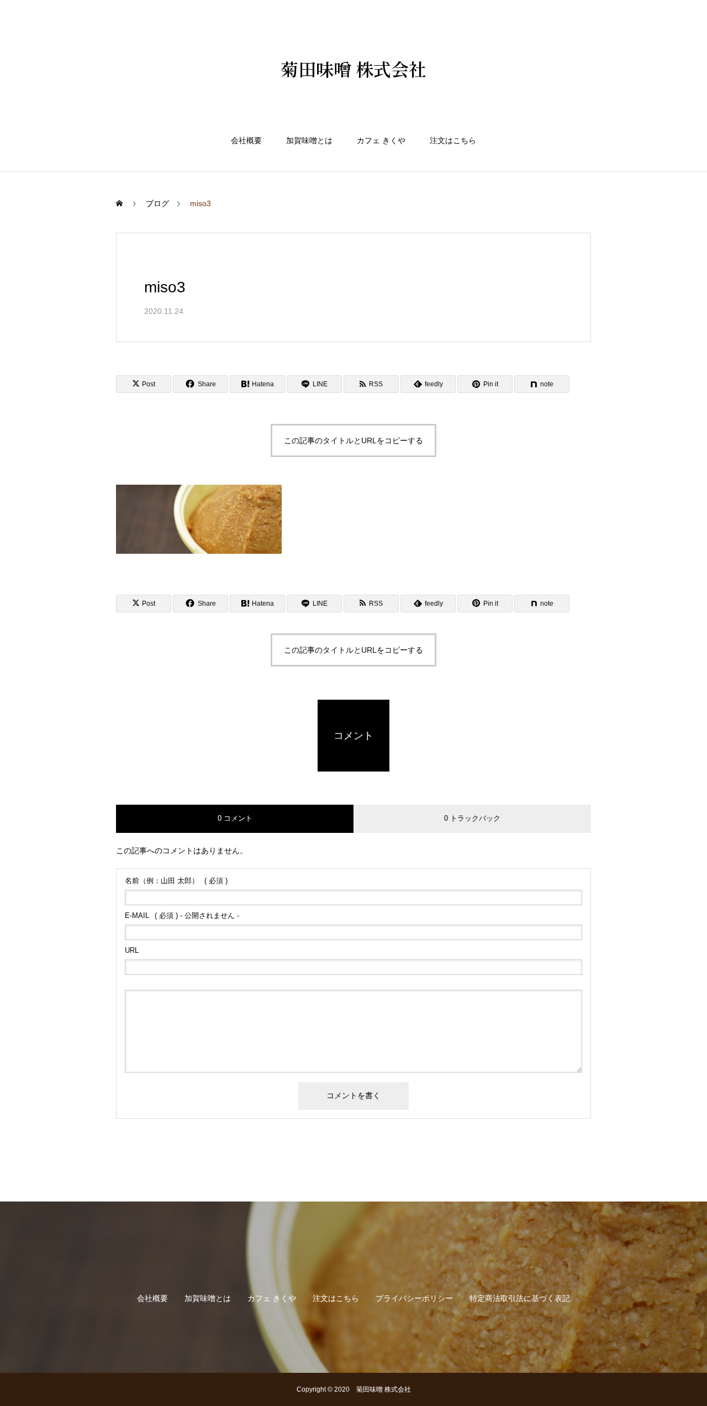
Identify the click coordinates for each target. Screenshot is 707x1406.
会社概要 (246, 140)
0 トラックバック (472, 818)
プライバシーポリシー (414, 1298)
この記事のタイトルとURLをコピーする (353, 440)
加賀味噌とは (309, 140)
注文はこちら (453, 140)
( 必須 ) (176, 880)
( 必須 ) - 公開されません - (182, 915)
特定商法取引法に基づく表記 (519, 1298)
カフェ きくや (381, 140)
